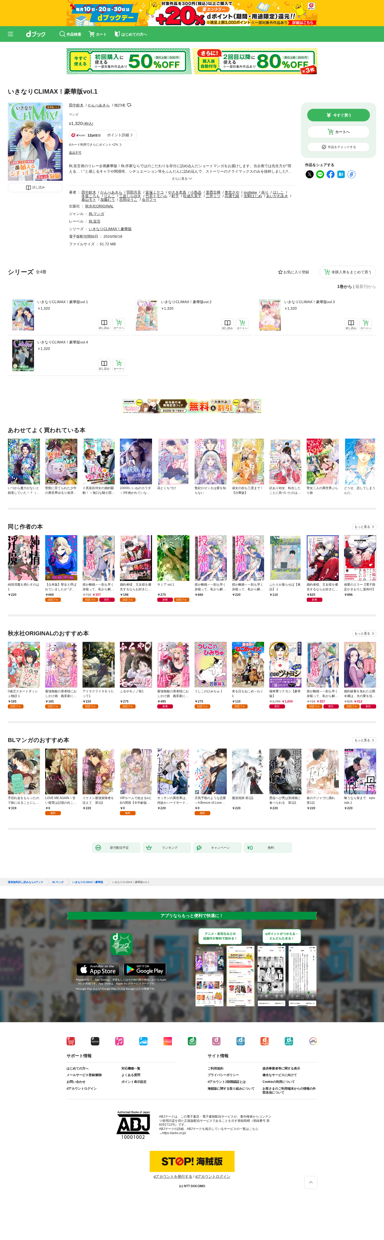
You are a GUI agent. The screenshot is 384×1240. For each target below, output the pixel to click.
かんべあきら (99, 105)
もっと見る (362, 527)
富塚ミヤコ (155, 192)
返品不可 (75, 153)
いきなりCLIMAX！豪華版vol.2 (186, 302)
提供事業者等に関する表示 (281, 1068)
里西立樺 (213, 192)
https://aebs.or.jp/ (174, 1133)
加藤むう (107, 199)
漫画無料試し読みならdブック (25, 882)
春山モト (89, 199)
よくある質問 (130, 1075)
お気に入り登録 (296, 272)
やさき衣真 (177, 192)
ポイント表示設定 (134, 1082)
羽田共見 (133, 192)
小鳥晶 (195, 192)
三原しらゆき (130, 196)
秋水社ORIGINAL (99, 206)
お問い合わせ (76, 1082)
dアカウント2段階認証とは (227, 1082)
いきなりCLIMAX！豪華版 (110, 229)
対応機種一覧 (130, 1068)
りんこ (109, 196)
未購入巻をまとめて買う (351, 272)
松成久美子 (192, 196)
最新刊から (365, 287)
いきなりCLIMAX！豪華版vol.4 (62, 342)
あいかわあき (277, 196)
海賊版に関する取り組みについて (231, 1088)
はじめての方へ (78, 1068)
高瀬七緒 (232, 196)
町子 (175, 196)
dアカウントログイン (82, 1088)
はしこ (278, 192)
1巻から (344, 287)
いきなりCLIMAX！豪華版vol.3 (309, 302)
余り (265, 192)
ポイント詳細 (118, 135)
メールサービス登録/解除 (84, 1075)
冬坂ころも (91, 196)
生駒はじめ (253, 196)
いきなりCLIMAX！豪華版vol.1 (62, 302)
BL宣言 (95, 221)
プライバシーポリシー (223, 1075)
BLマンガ (96, 214)
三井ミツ (213, 196)
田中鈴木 (76, 105)
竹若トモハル (156, 196)
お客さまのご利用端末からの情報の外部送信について (289, 1091)
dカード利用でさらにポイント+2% (93, 144)
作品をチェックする (342, 147)
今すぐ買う (342, 115)
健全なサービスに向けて (280, 1075)
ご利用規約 (215, 1068)
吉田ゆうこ (128, 199)
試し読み (38, 187)
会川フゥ (149, 199)
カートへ (342, 132)
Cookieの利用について (279, 1082)
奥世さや (232, 192)
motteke (250, 192)
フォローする (129, 105)
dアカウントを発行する (173, 1176)
